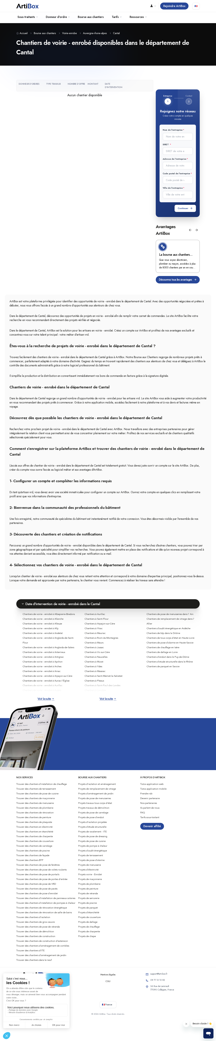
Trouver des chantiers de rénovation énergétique (41, 907)
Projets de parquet (88, 907)
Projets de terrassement (90, 855)
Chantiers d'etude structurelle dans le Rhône (170, 661)
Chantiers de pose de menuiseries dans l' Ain (170, 614)
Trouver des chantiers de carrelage (34, 845)
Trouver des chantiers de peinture (33, 817)
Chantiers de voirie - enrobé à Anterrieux (44, 652)
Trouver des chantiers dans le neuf (34, 960)
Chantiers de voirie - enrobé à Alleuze (42, 623)
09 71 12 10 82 (157, 980)
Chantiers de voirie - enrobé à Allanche (43, 618)
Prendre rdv (146, 793)
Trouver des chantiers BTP (29, 860)
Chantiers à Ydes (93, 666)
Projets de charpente (89, 931)
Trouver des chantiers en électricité (34, 826)
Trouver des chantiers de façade (32, 855)
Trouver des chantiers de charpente (34, 836)
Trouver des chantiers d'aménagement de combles (42, 945)
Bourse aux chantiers (91, 17)
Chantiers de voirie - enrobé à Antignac (43, 656)
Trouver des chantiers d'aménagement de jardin (41, 955)
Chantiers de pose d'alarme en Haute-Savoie (170, 642)
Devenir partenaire (150, 798)
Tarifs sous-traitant (149, 817)
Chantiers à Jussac (94, 647)
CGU (107, 981)
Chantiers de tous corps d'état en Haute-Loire (170, 637)
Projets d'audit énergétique (92, 850)
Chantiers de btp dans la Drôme (163, 633)
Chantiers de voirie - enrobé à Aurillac (42, 685)
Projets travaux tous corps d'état (95, 803)
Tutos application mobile (153, 788)
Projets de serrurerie (88, 898)
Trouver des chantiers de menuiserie (35, 803)
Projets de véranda (88, 893)
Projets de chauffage (89, 926)
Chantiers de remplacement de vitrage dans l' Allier (170, 621)
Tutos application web (152, 784)
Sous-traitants (26, 17)
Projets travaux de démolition (93, 807)
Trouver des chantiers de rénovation (35, 812)
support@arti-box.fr (158, 973)
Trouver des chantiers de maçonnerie (35, 798)
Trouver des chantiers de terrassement (36, 788)
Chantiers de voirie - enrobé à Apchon (42, 661)
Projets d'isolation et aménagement (97, 784)
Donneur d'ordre (56, 17)
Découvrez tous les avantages (175, 280)
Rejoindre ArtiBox (174, 6)
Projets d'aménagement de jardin (95, 793)
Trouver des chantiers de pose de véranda (38, 926)
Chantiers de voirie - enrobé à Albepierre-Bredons (49, 614)
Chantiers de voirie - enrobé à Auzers (42, 690)
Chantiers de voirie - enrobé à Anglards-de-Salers (48, 647)
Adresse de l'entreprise (174, 158)
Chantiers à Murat (94, 661)
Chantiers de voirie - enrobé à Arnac (41, 671)
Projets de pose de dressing (92, 836)
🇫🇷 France (107, 1004)
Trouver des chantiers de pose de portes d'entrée (41, 879)
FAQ (142, 812)
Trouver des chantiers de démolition (35, 931)
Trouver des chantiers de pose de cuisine (37, 793)
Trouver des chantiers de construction (35, 936)
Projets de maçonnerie (90, 879)
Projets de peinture (88, 888)
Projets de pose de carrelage (93, 812)
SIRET (166, 144)
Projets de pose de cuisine (92, 841)
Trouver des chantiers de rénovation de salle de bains (44, 912)
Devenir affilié (152, 826)
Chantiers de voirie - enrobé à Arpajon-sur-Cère (47, 676)
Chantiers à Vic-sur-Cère (97, 652)
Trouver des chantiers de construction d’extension (42, 941)
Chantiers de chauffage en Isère (163, 647)
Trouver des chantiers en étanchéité (34, 831)
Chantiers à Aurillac (95, 614)
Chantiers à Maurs (94, 642)
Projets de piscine (87, 903)
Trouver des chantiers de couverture (34, 841)
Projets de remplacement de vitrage (97, 788)
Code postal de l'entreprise (176, 173)
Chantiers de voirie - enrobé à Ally (40, 628)
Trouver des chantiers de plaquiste (34, 822)
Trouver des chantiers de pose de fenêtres (38, 864)
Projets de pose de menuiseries (94, 798)
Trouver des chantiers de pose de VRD (36, 883)
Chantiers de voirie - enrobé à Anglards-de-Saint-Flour (48, 640)
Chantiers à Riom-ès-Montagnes (101, 637)
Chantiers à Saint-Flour (96, 618)
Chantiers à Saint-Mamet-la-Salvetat (103, 676)
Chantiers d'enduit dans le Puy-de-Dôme (168, 656)
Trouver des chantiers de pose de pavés (36, 888)
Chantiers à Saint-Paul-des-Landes (102, 685)
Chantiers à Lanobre (95, 690)
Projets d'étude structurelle (92, 826)
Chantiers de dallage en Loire (162, 652)
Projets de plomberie (89, 883)
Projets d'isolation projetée (92, 822)
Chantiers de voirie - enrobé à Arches (42, 666)
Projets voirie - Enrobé (90, 874)
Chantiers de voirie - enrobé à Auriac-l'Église (46, 680)
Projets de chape (87, 936)
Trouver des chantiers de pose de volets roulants (41, 869)
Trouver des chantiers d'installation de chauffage (41, 784)
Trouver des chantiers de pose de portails (37, 874)
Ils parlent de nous (149, 807)
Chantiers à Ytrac (93, 628)
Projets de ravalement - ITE (92, 831)
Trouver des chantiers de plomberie (34, 807)
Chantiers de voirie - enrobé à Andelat (43, 633)
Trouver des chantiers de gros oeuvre (35, 922)
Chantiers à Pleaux (94, 680)
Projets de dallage (87, 922)
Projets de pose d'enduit (91, 817)
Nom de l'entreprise (172, 129)
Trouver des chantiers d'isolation (33, 917)
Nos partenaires (148, 803)
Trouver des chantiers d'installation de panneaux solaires (45, 898)
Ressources (137, 17)
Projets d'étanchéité (88, 912)
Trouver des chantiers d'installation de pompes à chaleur (45, 903)
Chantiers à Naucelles (96, 656)
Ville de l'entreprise (173, 187)
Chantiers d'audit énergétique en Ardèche (168, 628)
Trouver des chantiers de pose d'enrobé (37, 893)
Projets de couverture (89, 917)
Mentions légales (107, 974)
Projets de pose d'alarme (91, 860)
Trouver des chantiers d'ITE (30, 950)
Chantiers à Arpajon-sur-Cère (100, 623)
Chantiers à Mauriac (95, 633)
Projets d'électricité (88, 869)
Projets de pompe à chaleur (92, 845)
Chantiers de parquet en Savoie (163, 666)
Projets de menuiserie (89, 864)
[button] (190, 230)
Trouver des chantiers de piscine (33, 850)
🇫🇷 (196, 6)
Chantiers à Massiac (95, 671)
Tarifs (115, 17)
